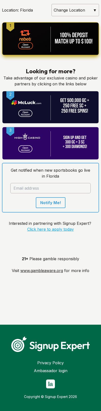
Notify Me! (50, 202)
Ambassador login (50, 370)
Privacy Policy (50, 362)
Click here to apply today (50, 229)
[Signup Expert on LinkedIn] (50, 384)
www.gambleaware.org (41, 270)
